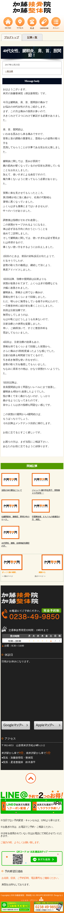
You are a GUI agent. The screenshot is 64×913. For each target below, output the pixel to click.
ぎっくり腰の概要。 (9, 574)
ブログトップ (11, 37)
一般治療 (9, 71)
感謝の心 (40, 574)
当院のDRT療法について (11, 490)
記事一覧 (32, 37)
